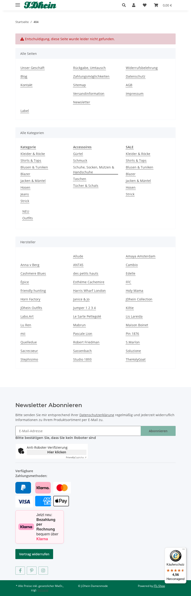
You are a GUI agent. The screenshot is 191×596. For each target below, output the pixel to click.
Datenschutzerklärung (96, 415)
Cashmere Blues (33, 273)
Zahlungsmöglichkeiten (91, 76)
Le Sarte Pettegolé (87, 316)
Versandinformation (88, 93)
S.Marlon (133, 342)
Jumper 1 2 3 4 (84, 308)
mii (22, 333)
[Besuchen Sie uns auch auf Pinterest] (31, 570)
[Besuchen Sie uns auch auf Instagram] (43, 570)
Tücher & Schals (85, 185)
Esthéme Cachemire (88, 282)
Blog (23, 76)
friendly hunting (33, 290)
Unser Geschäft (32, 68)
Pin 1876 (132, 333)
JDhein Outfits (31, 308)
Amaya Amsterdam (140, 256)
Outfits (27, 218)
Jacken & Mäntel (33, 180)
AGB (129, 85)
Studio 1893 (82, 359)
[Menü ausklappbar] (17, 3)
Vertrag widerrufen (34, 554)
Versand (43, 590)
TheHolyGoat (136, 359)
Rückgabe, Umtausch (89, 68)
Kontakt (26, 85)
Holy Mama (134, 290)
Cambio (132, 265)
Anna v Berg (29, 265)
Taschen (79, 179)
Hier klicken (56, 452)
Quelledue (28, 342)
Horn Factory (30, 299)
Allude (78, 256)
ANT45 (78, 265)
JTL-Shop (159, 586)
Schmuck (80, 160)
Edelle (130, 273)
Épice (24, 282)
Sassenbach (82, 351)
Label (24, 111)
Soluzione (133, 351)
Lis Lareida (134, 316)
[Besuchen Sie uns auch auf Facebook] (20, 570)
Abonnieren (158, 431)
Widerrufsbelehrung (142, 68)
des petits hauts (85, 273)
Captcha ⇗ (76, 457)
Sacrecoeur (29, 351)
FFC (128, 282)
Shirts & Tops (30, 160)
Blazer (25, 174)
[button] (125, 5)
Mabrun (79, 325)
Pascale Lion (82, 333)
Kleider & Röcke (32, 153)
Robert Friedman (86, 342)
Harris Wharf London (89, 290)
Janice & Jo (81, 299)
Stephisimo (29, 359)
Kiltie (130, 308)
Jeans (24, 194)
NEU (25, 211)
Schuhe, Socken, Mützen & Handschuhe (93, 169)
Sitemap (79, 85)
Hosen (25, 187)
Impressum (134, 93)
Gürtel (78, 153)
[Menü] (183, 550)
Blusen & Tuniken (34, 167)
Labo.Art (27, 316)
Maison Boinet (137, 325)
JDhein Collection (139, 299)
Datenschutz (135, 76)
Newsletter (81, 102)
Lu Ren (25, 325)
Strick (24, 201)
